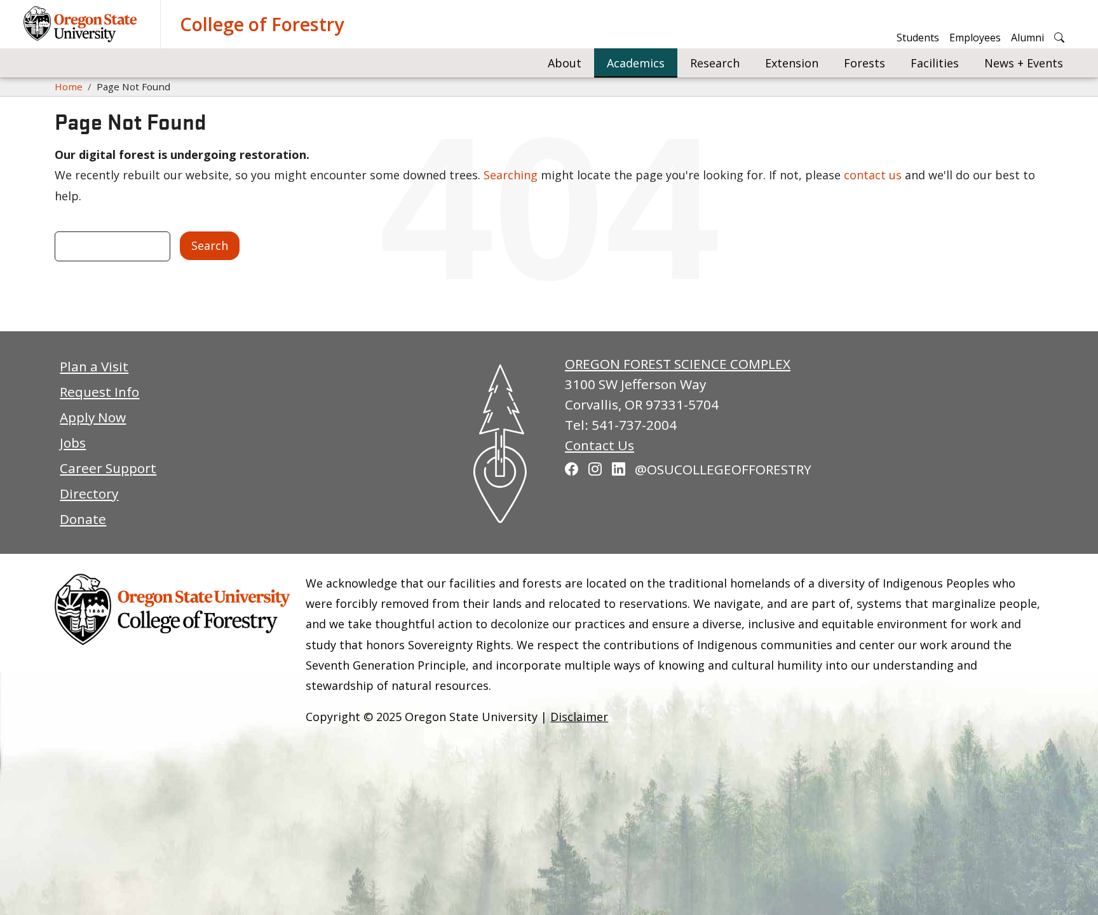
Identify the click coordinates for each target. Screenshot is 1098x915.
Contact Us (599, 445)
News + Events (1023, 63)
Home (69, 86)
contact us (873, 174)
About (564, 63)
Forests (864, 63)
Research (715, 63)
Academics (636, 63)
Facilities (935, 63)
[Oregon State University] (82, 24)
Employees (975, 38)
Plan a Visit (94, 366)
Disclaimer (579, 716)
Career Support (108, 468)
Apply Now (93, 417)
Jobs (73, 442)
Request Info (99, 392)
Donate (83, 519)
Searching (511, 174)
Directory (89, 493)
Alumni (1027, 38)
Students (918, 38)
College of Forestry (262, 23)
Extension (791, 63)
